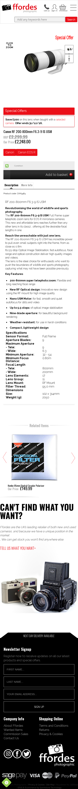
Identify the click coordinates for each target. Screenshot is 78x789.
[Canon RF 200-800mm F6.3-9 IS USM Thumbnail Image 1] (69, 58)
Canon (9, 152)
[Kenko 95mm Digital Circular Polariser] (34, 460)
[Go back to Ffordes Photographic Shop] (19, 8)
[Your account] (46, 6)
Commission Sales (16, 734)
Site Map (50, 784)
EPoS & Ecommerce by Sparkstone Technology (39, 787)
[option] (39, 62)
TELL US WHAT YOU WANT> (18, 548)
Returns (44, 730)
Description (11, 185)
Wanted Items (13, 730)
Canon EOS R (26, 152)
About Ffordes (13, 725)
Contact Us (11, 738)
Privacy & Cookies (51, 734)
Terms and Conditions (53, 725)
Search (71, 19)
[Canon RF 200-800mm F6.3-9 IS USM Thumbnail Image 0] (39, 62)
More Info (26, 185)
